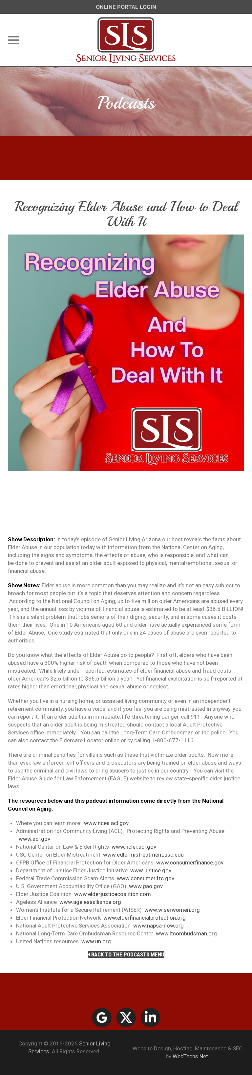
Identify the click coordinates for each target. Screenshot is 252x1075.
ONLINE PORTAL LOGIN (126, 7)
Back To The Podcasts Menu (127, 954)
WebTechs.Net (190, 1056)
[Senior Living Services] (126, 40)
